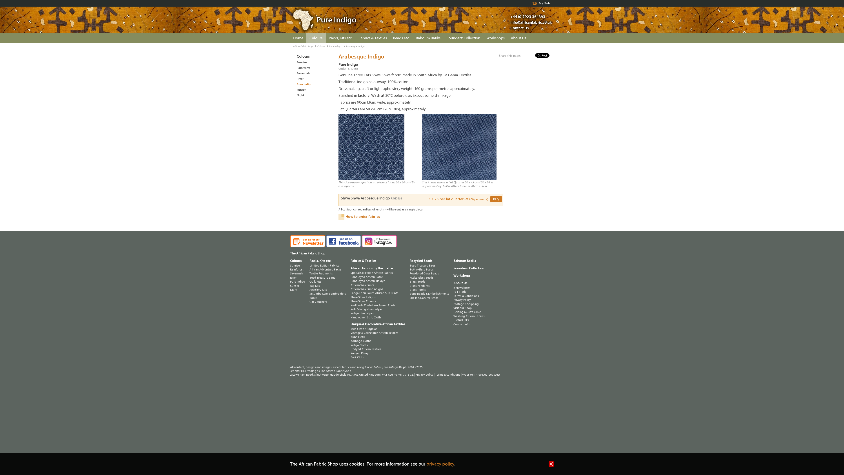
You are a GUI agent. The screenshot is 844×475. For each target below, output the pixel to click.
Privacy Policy (462, 300)
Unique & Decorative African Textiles (378, 324)
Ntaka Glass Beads (421, 278)
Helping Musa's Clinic (467, 312)
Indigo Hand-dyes (362, 313)
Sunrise (302, 62)
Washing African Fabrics (469, 316)
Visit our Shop (462, 308)
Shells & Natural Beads (424, 298)
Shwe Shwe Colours (363, 301)
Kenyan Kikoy (359, 353)
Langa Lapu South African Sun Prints (374, 293)
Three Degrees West (487, 374)
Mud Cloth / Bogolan (364, 329)
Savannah (303, 73)
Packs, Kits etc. (341, 38)
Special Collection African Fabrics (372, 273)
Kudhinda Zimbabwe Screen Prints (373, 305)
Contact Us (519, 28)
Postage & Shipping (466, 304)
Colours (316, 38)
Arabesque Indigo (355, 46)
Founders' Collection (463, 38)
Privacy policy (424, 374)
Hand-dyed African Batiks (367, 277)
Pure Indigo (335, 46)
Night (300, 95)
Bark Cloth (357, 357)
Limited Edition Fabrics (324, 265)
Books (313, 298)
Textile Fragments (321, 273)
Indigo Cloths (359, 345)
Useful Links (461, 320)
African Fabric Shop (303, 46)
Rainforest (303, 68)
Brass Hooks (418, 290)
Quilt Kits (315, 281)
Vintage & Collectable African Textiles (374, 333)
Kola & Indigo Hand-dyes (366, 309)
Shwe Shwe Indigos (363, 297)
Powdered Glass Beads (424, 273)
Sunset (301, 90)
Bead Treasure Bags (322, 278)
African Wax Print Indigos (367, 289)
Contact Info (461, 324)
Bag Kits (314, 286)
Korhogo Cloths (361, 341)
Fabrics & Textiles (373, 38)
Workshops (495, 38)
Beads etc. (401, 38)
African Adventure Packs (325, 269)
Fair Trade (459, 292)
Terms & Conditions (466, 296)
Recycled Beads (421, 261)
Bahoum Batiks (428, 38)
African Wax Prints (362, 285)
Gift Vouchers (318, 302)
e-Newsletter (461, 288)
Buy (496, 199)
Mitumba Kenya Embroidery (327, 294)
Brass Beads (417, 281)
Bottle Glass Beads (422, 269)
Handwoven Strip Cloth (366, 317)
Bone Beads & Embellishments (429, 294)
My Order (545, 3)
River (300, 79)
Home (298, 38)
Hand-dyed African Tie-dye (368, 281)
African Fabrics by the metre (372, 268)
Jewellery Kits (318, 290)
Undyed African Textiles (366, 349)
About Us (518, 38)
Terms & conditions (447, 374)
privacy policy (440, 464)
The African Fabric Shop (307, 253)
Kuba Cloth (358, 337)
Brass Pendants (420, 286)
